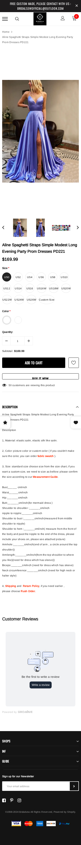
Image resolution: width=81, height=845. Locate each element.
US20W (66, 288)
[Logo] (39, 18)
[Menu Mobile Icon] (5, 19)
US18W (53, 288)
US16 (29, 288)
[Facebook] (4, 800)
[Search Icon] (17, 19)
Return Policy (31, 586)
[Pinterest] (11, 800)
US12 (6, 288)
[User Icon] (63, 19)
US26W (31, 299)
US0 (7, 277)
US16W (41, 288)
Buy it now (40, 377)
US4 (29, 277)
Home (6, 31)
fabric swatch (46, 456)
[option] (40, 131)
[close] (77, 6)
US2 (18, 277)
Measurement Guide (45, 476)
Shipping (10, 586)
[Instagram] (19, 800)
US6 (41, 277)
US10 (64, 277)
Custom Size (46, 299)
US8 (53, 277)
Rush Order (28, 591)
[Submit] (74, 786)
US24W (19, 299)
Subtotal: (7, 351)
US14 (18, 288)
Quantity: (7, 331)
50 (10, 385)
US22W (7, 299)
